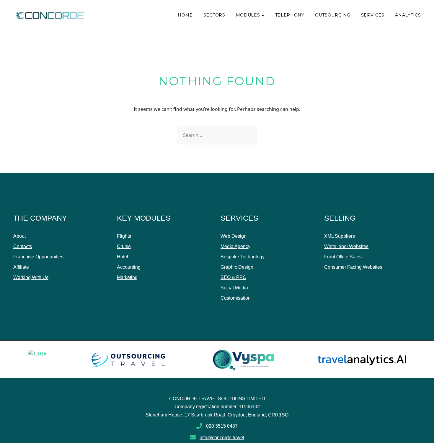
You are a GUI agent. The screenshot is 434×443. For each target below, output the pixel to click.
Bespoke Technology (243, 256)
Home (185, 15)
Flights (124, 236)
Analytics (408, 15)
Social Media (234, 287)
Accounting (129, 267)
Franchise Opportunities (38, 256)
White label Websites (346, 246)
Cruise (124, 246)
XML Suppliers (339, 236)
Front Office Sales (343, 256)
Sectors (214, 15)
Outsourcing (332, 15)
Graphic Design (237, 267)
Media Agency (235, 246)
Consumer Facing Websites (353, 267)
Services (373, 15)
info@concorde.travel (222, 437)
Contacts (22, 246)
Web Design (234, 236)
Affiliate (21, 267)
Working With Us (30, 277)
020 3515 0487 (222, 426)
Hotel (122, 256)
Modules (248, 15)
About (19, 236)
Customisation (236, 298)
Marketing (127, 277)
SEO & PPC (233, 277)
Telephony (289, 15)
